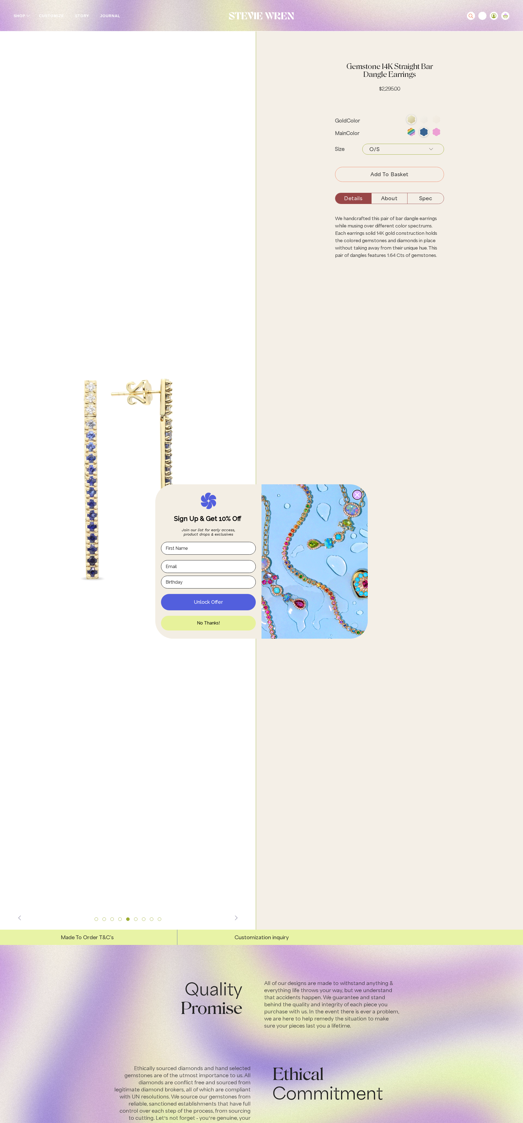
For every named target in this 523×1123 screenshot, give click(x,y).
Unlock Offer (208, 602)
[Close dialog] (357, 495)
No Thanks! (208, 623)
